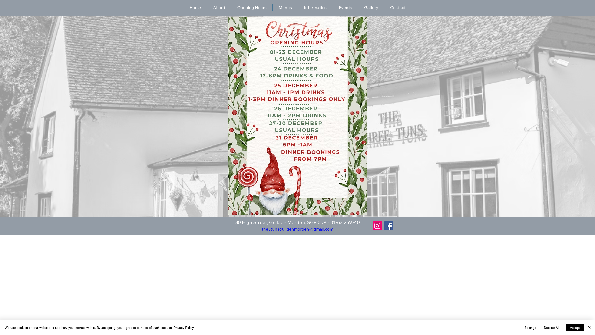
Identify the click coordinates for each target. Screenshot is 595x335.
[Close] (589, 327)
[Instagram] (377, 225)
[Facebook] (388, 225)
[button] (315, 7)
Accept (575, 327)
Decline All (551, 327)
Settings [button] (530, 327)
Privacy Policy (184, 327)
